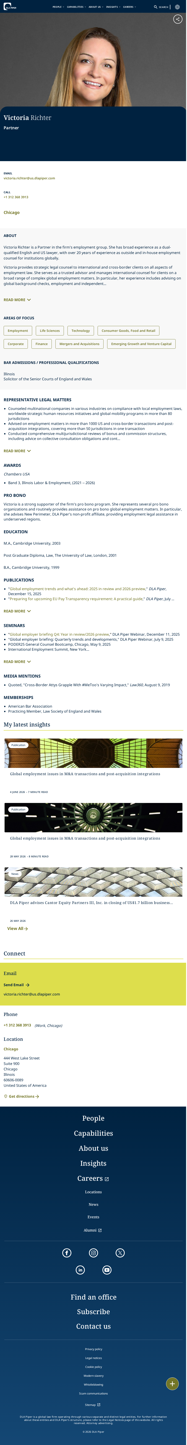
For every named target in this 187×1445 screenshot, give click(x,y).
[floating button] (172, 1383)
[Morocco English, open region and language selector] (177, 7)
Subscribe (93, 1311)
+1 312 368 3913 (16, 197)
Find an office (94, 1297)
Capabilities (75, 6)
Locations (93, 1191)
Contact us (93, 1326)
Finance (42, 344)
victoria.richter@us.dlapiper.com (29, 178)
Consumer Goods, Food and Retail (128, 330)
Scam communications (93, 1393)
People (57, 6)
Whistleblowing (93, 1385)
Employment (18, 330)
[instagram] (93, 1252)
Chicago (12, 212)
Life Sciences (50, 330)
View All (15, 928)
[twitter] (120, 1252)
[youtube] (107, 1270)
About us (95, 6)
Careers (128, 6)
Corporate (16, 344)
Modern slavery (94, 1376)
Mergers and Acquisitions (79, 344)
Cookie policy (93, 1367)
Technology (81, 330)
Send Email (14, 984)
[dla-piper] (17, 6)
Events (93, 1216)
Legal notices (93, 1358)
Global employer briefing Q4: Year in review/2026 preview (59, 634)
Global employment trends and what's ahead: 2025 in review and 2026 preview (77, 588)
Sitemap (90, 1405)
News (93, 1204)
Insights (112, 6)
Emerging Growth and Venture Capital (141, 344)
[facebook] (66, 1252)
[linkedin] (80, 1270)
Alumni (90, 1230)
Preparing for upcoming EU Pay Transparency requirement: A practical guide (76, 598)
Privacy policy (93, 1349)
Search (163, 7)
